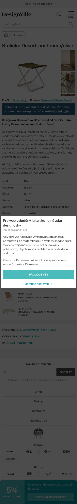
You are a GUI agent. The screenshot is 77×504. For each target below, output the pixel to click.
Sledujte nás (38, 420)
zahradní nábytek (22, 343)
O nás (38, 391)
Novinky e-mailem (38, 364)
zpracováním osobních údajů (52, 380)
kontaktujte (61, 111)
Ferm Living (31, 336)
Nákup (38, 401)
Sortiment (38, 411)
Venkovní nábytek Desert (56, 100)
